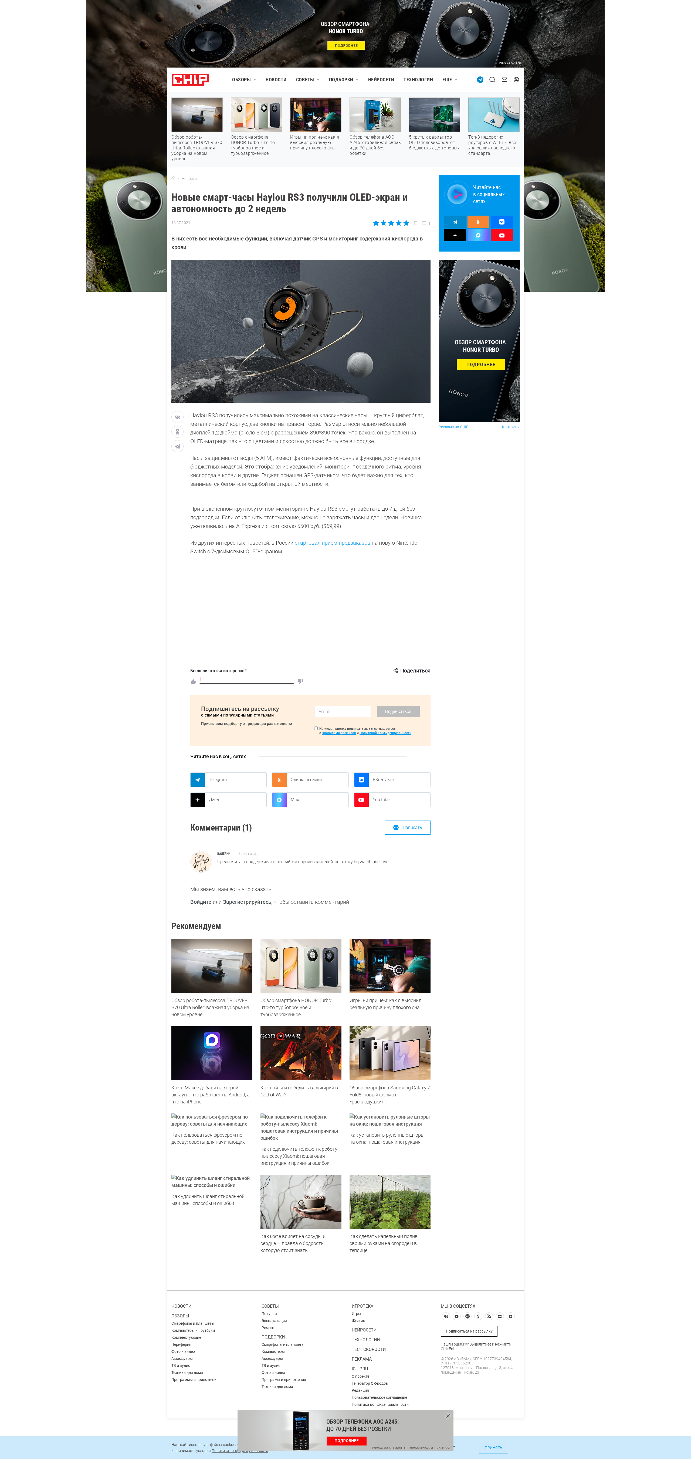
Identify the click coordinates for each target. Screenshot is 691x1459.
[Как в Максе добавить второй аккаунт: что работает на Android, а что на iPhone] (211, 1053)
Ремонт (268, 1328)
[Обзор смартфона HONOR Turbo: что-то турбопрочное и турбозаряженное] (300, 966)
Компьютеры (273, 1351)
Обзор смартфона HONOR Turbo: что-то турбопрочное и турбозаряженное (253, 145)
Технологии (418, 79)
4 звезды (398, 223)
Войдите (200, 902)
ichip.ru (360, 1368)
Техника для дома (187, 1372)
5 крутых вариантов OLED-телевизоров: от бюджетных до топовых (434, 142)
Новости (276, 79)
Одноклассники (306, 779)
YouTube (381, 799)
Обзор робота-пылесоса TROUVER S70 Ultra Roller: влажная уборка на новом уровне (196, 148)
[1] (193, 681)
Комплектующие (186, 1337)
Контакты (511, 427)
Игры (356, 1313)
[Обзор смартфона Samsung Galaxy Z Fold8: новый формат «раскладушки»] (390, 1053)
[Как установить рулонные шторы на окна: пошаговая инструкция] (390, 1120)
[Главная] (173, 178)
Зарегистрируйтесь (247, 902)
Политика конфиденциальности (380, 1404)
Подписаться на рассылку (469, 1331)
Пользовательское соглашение (379, 1397)
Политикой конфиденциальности (385, 733)
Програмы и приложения (284, 1379)
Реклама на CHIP (454, 427)
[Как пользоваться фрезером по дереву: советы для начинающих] (211, 1120)
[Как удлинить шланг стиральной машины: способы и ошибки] (211, 1182)
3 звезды (391, 223)
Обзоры (241, 79)
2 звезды (383, 223)
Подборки (341, 79)
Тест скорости (369, 1349)
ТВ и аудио (180, 1365)
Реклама (362, 1359)
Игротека (362, 1306)
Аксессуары (182, 1358)
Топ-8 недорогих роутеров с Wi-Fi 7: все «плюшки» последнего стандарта (492, 145)
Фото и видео (183, 1351)
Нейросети (381, 79)
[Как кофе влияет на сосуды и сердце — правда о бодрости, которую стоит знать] (300, 1202)
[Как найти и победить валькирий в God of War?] (300, 1053)
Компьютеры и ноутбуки (193, 1330)
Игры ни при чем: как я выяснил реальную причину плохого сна (314, 142)
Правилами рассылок (339, 733)
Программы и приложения (195, 1379)
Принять (493, 1447)
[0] (300, 681)
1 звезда (376, 223)
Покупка (269, 1313)
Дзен (214, 799)
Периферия (181, 1344)
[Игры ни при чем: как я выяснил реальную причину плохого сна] (390, 966)
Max (295, 799)
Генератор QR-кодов (370, 1383)
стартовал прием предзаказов (332, 543)
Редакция (360, 1390)
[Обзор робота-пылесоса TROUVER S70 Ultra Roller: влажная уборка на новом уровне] (211, 966)
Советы (305, 79)
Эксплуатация (274, 1321)
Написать (412, 827)
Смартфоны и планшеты (192, 1323)
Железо (358, 1321)
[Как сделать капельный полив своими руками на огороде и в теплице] (390, 1202)
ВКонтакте (383, 779)
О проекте (360, 1376)
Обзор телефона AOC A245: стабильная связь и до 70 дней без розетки (375, 145)
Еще (447, 79)
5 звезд (405, 223)
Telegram (218, 779)
